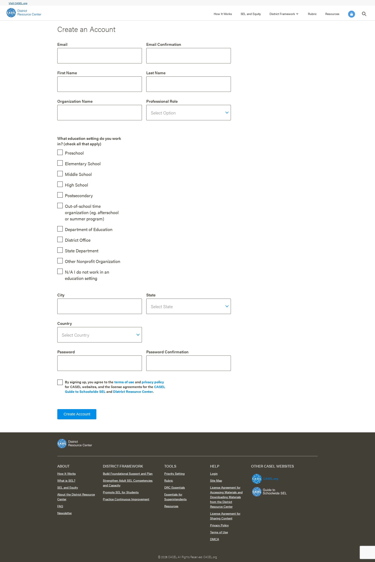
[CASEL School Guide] (269, 491)
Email (62, 44)
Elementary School (83, 163)
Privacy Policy (219, 525)
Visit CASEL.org (18, 3)
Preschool (74, 153)
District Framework (282, 14)
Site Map (216, 480)
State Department (81, 250)
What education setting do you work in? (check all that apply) (89, 141)
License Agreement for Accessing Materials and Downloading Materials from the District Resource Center (226, 497)
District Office (77, 240)
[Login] (351, 14)
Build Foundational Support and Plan (128, 473)
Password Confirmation (167, 351)
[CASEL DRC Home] (187, 443)
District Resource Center (133, 391)
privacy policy (153, 381)
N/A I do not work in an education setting (87, 275)
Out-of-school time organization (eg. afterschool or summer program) (92, 212)
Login (351, 14)
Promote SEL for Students (121, 492)
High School (76, 185)
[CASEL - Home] (24, 12)
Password (66, 351)
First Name (67, 72)
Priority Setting (174, 473)
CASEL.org (210, 557)
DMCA (214, 539)
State (151, 295)
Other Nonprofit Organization (92, 261)
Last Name (156, 72)
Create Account (77, 414)
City (60, 295)
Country (64, 323)
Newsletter (64, 513)
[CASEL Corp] (264, 477)
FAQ (60, 506)
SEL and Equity (251, 14)
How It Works (223, 14)
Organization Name (75, 101)
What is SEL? (66, 480)
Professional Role (162, 101)
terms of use (124, 381)
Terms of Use (219, 532)
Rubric (312, 14)
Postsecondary (79, 195)
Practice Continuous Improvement (126, 499)
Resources (332, 14)
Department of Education (88, 229)
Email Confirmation (163, 44)
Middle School (78, 174)
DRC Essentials (174, 487)
